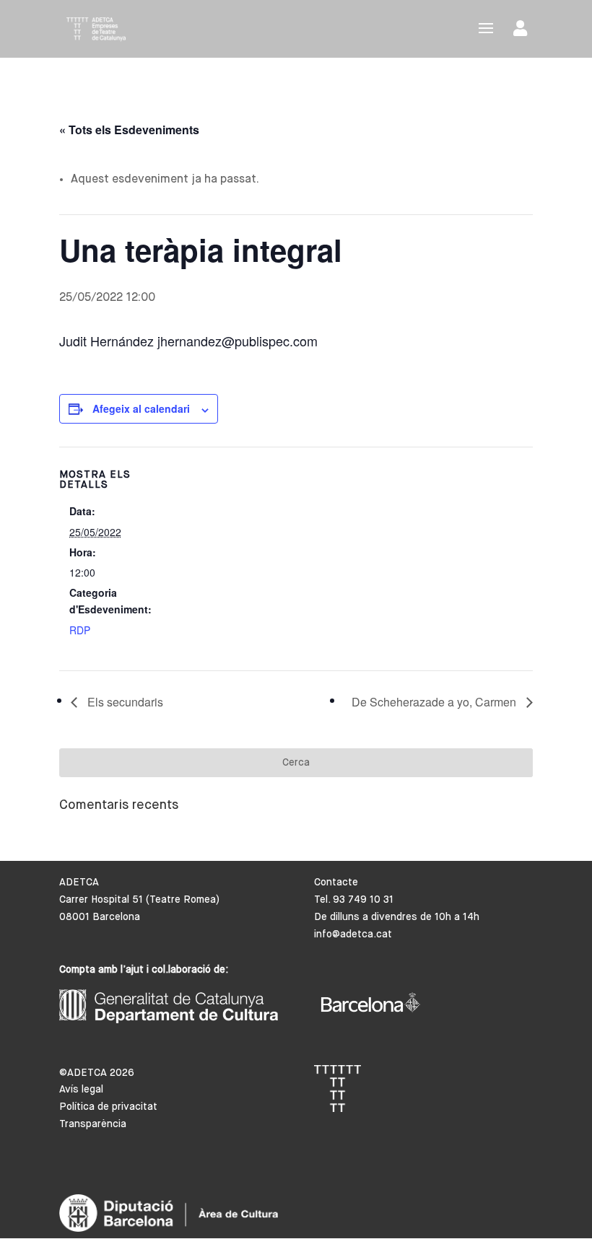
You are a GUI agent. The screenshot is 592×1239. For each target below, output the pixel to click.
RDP (79, 630)
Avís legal (81, 1090)
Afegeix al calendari (141, 408)
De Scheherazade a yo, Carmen (435, 701)
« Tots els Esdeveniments (129, 129)
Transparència (92, 1124)
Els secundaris (123, 701)
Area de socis (523, 31)
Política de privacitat (108, 1107)
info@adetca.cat (353, 934)
